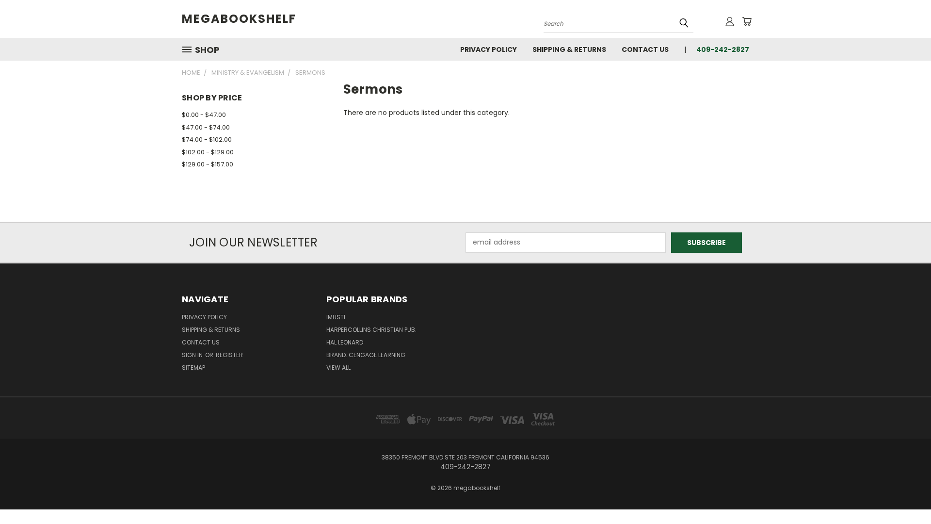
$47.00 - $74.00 (206, 127)
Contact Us (645, 49)
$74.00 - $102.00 (207, 139)
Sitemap (193, 367)
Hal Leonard (344, 342)
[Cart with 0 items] (747, 21)
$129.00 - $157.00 (207, 164)
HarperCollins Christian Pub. (371, 330)
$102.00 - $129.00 (208, 152)
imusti (335, 317)
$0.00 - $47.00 (204, 114)
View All (338, 367)
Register (229, 355)
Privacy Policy (488, 49)
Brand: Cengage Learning (365, 355)
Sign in (193, 355)
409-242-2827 (722, 49)
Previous (905, 494)
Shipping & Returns (569, 49)
